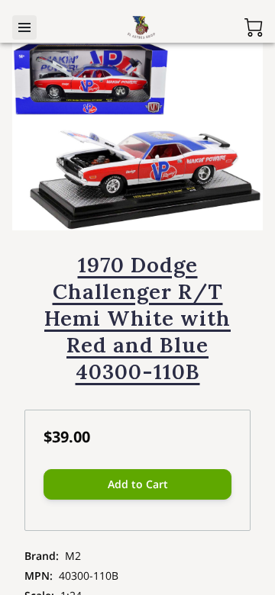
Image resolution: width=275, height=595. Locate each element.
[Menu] (24, 27)
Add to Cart (138, 484)
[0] (253, 27)
